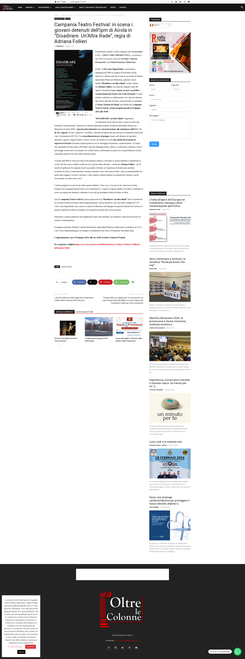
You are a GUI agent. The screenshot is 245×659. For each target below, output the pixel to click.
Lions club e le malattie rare (165, 441)
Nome (151, 85)
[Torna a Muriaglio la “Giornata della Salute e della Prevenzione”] (129, 326)
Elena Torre (153, 269)
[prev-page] (56, 346)
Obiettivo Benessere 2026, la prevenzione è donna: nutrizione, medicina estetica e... (167, 321)
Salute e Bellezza (158, 194)
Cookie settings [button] (15, 646)
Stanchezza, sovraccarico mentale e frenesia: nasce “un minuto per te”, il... (169, 383)
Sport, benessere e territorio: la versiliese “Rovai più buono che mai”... (167, 262)
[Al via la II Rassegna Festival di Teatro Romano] (68, 326)
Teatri (68, 19)
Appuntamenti (44, 7)
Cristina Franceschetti (157, 328)
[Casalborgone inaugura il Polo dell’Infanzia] (99, 326)
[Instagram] (176, 2)
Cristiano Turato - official (158, 445)
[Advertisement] (99, 257)
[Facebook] (172, 2)
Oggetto (152, 105)
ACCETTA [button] (30, 647)
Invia (154, 144)
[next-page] (60, 346)
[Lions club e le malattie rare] (170, 463)
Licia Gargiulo (154, 507)
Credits (113, 7)
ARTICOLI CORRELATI (64, 312)
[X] (184, 2)
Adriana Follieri (67, 267)
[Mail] (180, 2)
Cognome (175, 85)
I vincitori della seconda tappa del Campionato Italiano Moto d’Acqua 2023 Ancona (73, 299)
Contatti (122, 7)
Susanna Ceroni (154, 209)
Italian (156, 25)
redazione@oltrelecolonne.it (127, 640)
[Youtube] (189, 2)
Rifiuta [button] (21, 652)
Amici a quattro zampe (64, 7)
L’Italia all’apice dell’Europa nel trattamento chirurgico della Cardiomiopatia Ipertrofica (167, 203)
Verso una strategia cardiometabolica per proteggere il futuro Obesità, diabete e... (169, 500)
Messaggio (153, 115)
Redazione (60, 46)
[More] (133, 282)
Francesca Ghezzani (156, 390)
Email (151, 95)
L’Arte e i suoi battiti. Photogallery (93, 7)
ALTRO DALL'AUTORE (84, 312)
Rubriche (29, 7)
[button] (242, 7)
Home (20, 7)
